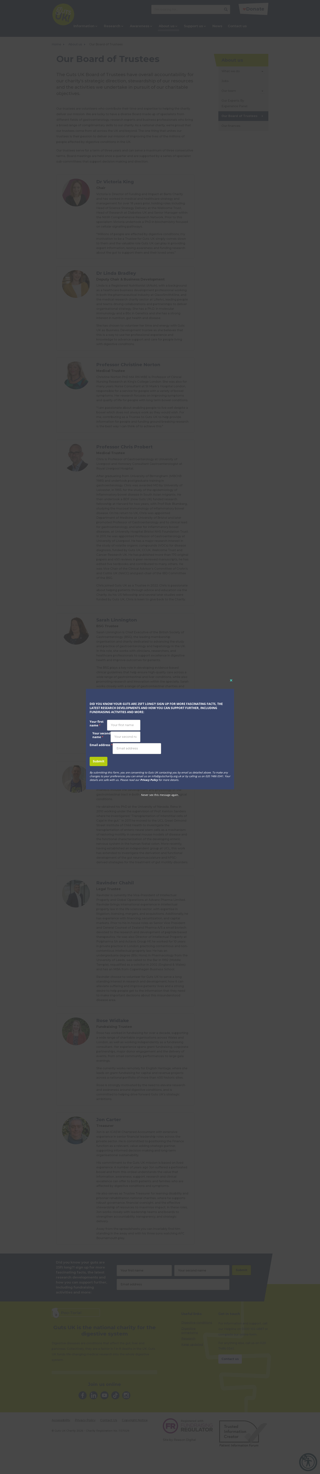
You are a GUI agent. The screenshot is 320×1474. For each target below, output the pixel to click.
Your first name (97, 723)
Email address (101, 745)
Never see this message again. (160, 795)
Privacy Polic (147, 780)
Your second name (101, 735)
